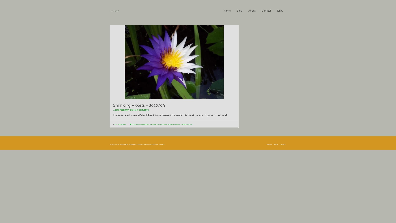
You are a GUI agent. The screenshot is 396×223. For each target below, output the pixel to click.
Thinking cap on (186, 124)
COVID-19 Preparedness (140, 124)
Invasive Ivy (154, 124)
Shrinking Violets (174, 124)
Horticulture (122, 124)
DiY (116, 124)
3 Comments (143, 110)
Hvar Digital (114, 11)
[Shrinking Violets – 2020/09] (174, 61)
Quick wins (163, 124)
